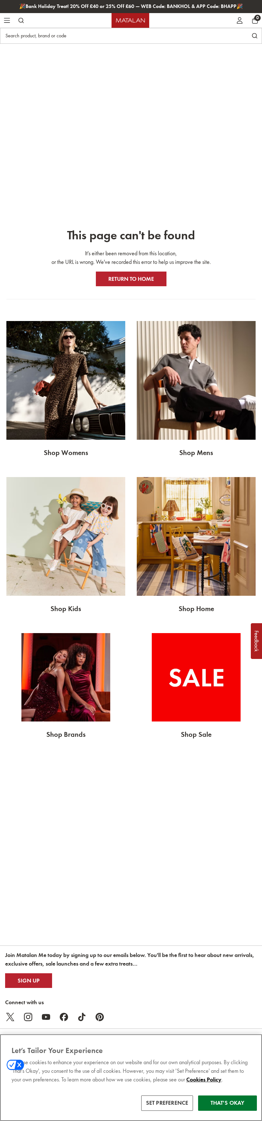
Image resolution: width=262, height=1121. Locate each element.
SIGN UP (29, 980)
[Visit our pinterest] (100, 1017)
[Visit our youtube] (46, 1017)
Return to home (131, 278)
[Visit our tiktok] (82, 1017)
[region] (131, 1077)
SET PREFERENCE (167, 1102)
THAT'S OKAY (228, 1102)
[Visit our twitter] (10, 1017)
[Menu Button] (7, 20)
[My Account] (240, 20)
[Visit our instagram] (28, 1017)
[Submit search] (21, 20)
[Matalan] (130, 20)
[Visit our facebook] (64, 1017)
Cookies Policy (203, 1079)
